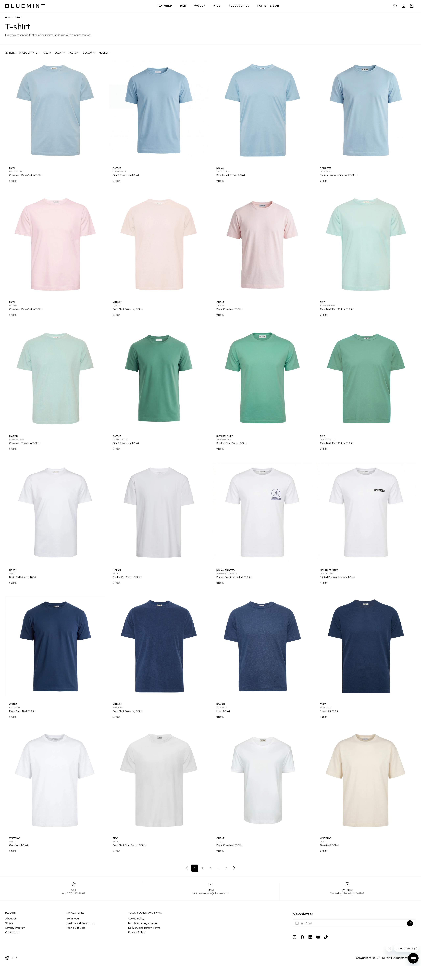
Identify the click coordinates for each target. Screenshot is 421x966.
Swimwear (73, 918)
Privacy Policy (136, 932)
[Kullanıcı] (404, 6)
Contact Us (12, 932)
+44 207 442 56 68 (74, 893)
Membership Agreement (143, 923)
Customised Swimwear (80, 923)
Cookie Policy (136, 918)
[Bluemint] (25, 6)
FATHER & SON (268, 5)
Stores (9, 923)
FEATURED (164, 5)
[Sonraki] (234, 868)
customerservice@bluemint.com (210, 893)
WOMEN (200, 5)
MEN (183, 5)
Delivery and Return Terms (144, 927)
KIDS (217, 5)
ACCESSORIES (239, 5)
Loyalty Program (15, 927)
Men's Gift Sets (76, 927)
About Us (11, 918)
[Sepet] (412, 6)
